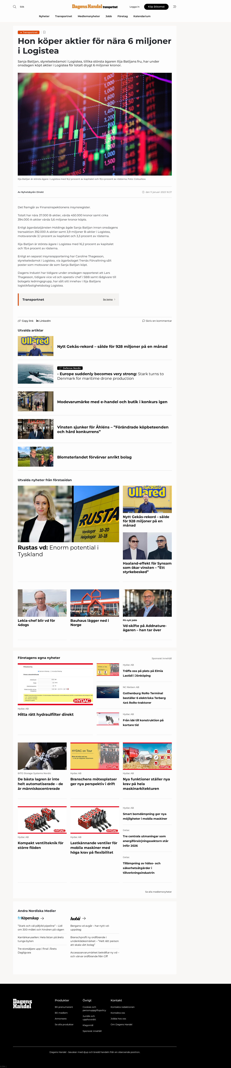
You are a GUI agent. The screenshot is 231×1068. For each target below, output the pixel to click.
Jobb (109, 16)
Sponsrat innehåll (92, 1031)
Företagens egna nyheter (39, 658)
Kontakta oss (118, 1012)
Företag (123, 16)
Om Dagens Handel (121, 1024)
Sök (22, 6)
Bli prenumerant (64, 1007)
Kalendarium (142, 16)
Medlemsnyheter (89, 16)
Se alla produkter (64, 1024)
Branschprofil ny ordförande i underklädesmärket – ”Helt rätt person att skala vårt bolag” (94, 941)
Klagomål (88, 1025)
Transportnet (63, 16)
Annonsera (60, 1018)
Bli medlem (61, 1012)
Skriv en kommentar (159, 320)
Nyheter (44, 16)
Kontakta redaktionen (123, 1007)
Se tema (108, 299)
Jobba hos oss (118, 1018)
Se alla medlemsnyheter (158, 891)
